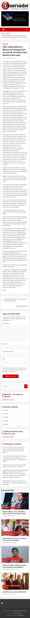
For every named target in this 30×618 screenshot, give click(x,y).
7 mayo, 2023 (6, 58)
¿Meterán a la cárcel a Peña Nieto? (14, 592)
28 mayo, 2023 (6, 515)
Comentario (6, 323)
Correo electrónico (8, 351)
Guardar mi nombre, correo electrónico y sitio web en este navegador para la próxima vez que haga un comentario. (14, 369)
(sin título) (5, 410)
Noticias (5, 44)
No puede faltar (8, 490)
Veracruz (12, 534)
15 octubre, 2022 (6, 542)
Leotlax (12, 58)
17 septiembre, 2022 (7, 569)
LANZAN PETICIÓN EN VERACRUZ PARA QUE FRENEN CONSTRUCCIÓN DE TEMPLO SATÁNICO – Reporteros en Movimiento (14, 472)
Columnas (6, 507)
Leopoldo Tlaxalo (15, 507)
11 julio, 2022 (5, 594)
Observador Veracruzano (19, 611)
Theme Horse (17, 613)
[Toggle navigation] (3, 30)
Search (26, 386)
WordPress (20, 615)
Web (3, 359)
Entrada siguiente (21, 306)
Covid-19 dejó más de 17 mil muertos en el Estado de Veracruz (15, 300)
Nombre (5, 344)
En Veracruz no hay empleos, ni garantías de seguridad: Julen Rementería (14, 482)
